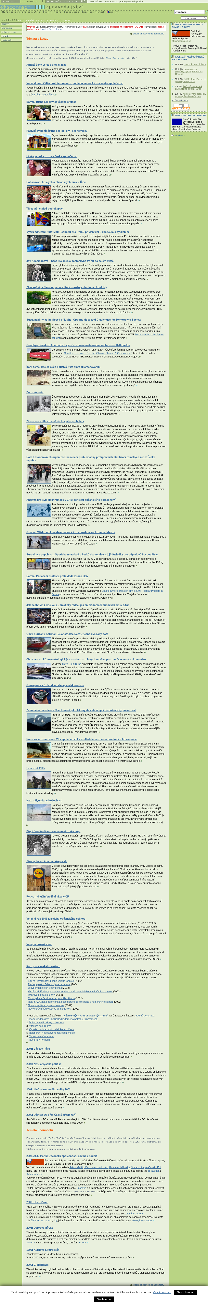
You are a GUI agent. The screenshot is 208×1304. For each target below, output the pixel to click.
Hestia (82, 1242)
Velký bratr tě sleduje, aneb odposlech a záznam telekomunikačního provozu (70, 991)
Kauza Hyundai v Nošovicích (44, 800)
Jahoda (30, 1242)
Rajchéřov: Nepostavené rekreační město (52, 1032)
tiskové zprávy (8, 32)
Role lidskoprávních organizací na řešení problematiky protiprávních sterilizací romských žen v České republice (90, 459)
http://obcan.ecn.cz (181, 41)
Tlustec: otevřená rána (41, 1036)
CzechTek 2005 (35, 768)
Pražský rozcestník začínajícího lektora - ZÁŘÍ (188, 87)
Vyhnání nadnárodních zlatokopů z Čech (51, 1029)
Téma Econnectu (115, 58)
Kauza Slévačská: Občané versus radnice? (51, 981)
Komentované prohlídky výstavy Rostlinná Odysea (189, 71)
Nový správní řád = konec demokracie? (49, 1008)
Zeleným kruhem (133, 1213)
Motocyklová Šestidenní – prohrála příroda (51, 998)
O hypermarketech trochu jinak (45, 987)
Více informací (162, 1292)
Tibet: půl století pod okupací (44, 208)
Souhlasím (104, 1299)
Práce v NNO (111, 1)
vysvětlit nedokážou (43, 94)
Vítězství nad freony (40, 1026)
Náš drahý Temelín (39, 1039)
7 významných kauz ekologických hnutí (84, 1015)
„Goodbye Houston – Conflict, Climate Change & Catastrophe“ (97, 353)
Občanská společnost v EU (146, 1167)
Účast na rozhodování (96, 1167)
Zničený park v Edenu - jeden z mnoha (49, 984)
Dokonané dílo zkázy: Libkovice (46, 1022)
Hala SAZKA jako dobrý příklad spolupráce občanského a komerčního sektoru (71, 1001)
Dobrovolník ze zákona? (41, 995)
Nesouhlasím (185, 1292)
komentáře (6, 28)
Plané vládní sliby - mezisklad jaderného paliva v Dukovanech (63, 1019)
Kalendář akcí (96, 1)
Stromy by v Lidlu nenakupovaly (46, 861)
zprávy (5, 24)
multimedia (6, 40)
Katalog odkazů (127, 1)
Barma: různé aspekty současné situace (51, 101)
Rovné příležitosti (118, 1167)
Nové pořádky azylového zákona (46, 1005)
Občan (140, 1)
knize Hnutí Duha (71, 664)
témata (5, 36)
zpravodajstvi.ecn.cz (30, 20)
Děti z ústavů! (34, 392)
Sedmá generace (144, 1015)
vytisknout (179, 135)
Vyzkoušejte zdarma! (52, 29)
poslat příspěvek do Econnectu (148, 33)
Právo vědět (76, 1167)
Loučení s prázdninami (195, 64)
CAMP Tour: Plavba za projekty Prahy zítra (190, 80)
